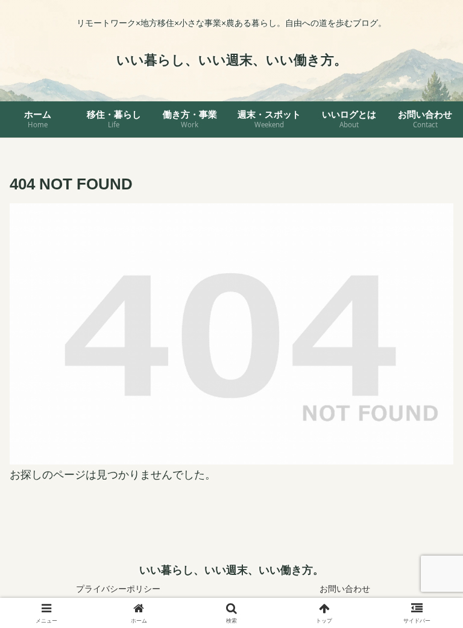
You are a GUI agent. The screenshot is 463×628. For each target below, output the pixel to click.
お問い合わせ (345, 589)
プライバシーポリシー (118, 589)
